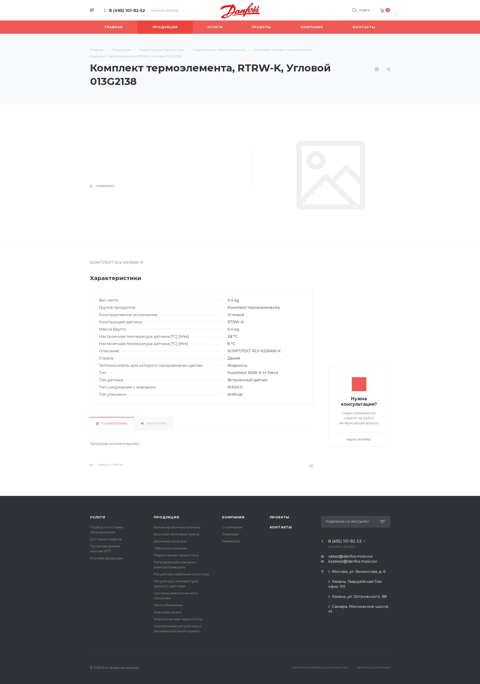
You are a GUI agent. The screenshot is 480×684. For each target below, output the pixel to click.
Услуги (97, 517)
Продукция (166, 517)
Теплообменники (168, 605)
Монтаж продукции (106, 558)
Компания (233, 517)
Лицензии (230, 534)
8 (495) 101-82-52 (127, 10)
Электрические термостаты (178, 619)
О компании (232, 527)
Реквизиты (231, 541)
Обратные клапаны (170, 548)
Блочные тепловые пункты (176, 534)
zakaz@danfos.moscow (350, 556)
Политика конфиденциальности (320, 667)
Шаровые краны (168, 612)
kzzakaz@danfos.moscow (352, 561)
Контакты (281, 527)
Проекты (280, 517)
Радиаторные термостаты (176, 555)
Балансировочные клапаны (177, 527)
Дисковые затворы (170, 541)
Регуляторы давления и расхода (181, 574)
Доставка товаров (106, 539)
